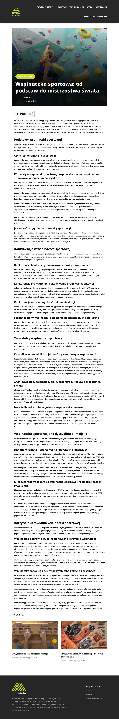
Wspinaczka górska (25, 76)
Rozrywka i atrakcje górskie (71, 7)
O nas (88, 690)
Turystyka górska (45, 7)
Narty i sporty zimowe (97, 7)
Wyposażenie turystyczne (95, 16)
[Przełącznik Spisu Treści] (29, 114)
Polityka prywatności (94, 698)
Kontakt (89, 694)
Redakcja (25, 658)
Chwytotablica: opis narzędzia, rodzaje (30, 654)
